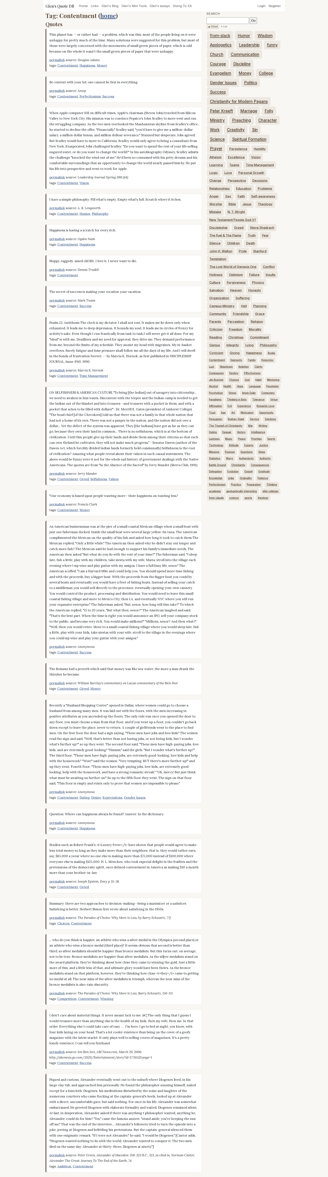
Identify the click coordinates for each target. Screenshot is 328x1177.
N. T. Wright (236, 212)
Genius (214, 345)
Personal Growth (251, 173)
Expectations (112, 797)
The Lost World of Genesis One (232, 267)
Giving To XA (182, 6)
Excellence (236, 157)
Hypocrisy (267, 360)
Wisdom (265, 35)
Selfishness (98, 479)
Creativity (236, 129)
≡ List (224, 26)
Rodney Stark (236, 419)
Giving (235, 353)
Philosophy (100, 214)
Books (271, 353)
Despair (226, 432)
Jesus (247, 204)
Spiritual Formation (249, 139)
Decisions (259, 180)
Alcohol (213, 386)
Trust (212, 412)
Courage (218, 63)
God (247, 379)
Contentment (67, 65)
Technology (216, 445)
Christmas (236, 337)
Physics (258, 282)
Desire (96, 797)
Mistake (215, 212)
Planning (259, 306)
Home (83, 6)
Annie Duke (249, 392)
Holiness (215, 275)
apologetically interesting (241, 491)
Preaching (241, 120)
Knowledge (215, 478)
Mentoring (273, 379)
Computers (268, 392)
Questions (246, 451)
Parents (215, 321)
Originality (246, 478)
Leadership (249, 45)
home (108, 15)
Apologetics (221, 45)
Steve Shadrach (262, 227)
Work (215, 129)
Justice (263, 445)
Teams (234, 165)
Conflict (269, 267)
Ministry (217, 120)
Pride (243, 251)
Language (255, 386)
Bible (232, 204)
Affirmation (215, 406)
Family (252, 360)
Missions (214, 451)
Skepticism (226, 366)
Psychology (216, 392)
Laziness (214, 438)
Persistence (238, 149)
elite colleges (270, 491)
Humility (260, 149)
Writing (263, 425)
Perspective (237, 180)
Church (216, 54)
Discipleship (218, 227)
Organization (219, 298)
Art (233, 412)
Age (223, 412)
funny (272, 45)
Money (102, 65)
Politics (250, 82)
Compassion (216, 373)
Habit (258, 379)
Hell (244, 306)
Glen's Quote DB (60, 6)
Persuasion (215, 419)
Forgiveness (236, 282)
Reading (215, 337)
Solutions (270, 419)
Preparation (254, 484)
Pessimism (272, 386)
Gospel (248, 471)
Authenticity (246, 458)
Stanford (259, 251)
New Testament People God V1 (232, 220)
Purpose (230, 451)
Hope (240, 386)
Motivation (247, 412)
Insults (270, 275)
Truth (252, 235)
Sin (255, 129)
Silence (215, 243)
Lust (211, 366)
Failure (254, 275)
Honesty (254, 290)
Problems (265, 188)
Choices (63, 923)
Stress (232, 392)
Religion (257, 321)
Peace (242, 438)
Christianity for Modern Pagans (239, 101)
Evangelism (220, 73)
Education (243, 188)
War (250, 425)
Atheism (215, 157)
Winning (107, 999)
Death (250, 243)
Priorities (256, 438)
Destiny (233, 373)
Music (228, 438)
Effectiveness (252, 373)
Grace (260, 314)
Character (267, 120)
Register (275, 6)
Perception (236, 321)
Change (215, 180)
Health (227, 386)
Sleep (261, 451)
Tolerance (258, 399)
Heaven (236, 290)
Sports (271, 438)
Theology (265, 204)
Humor (85, 214)
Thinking (271, 484)
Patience (263, 478)
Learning (216, 165)
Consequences (260, 465)
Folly (269, 111)
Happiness (87, 65)
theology (263, 497)
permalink (57, 60)
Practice (236, 484)
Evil (230, 406)
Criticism (215, 329)
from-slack (220, 35)
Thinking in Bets (237, 399)
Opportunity (266, 412)
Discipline (242, 63)
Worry (229, 458)
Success (108, 96)
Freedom (235, 329)
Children (233, 243)
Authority (265, 458)
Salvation (216, 290)
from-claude (216, 497)
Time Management (94, 376)
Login (261, 6)
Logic (213, 173)
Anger (214, 196)
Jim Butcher (216, 379)
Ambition (64, 1166)
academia (215, 491)
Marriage (248, 111)
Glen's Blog (110, 6)
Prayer (216, 148)
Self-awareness (263, 196)
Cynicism (216, 353)
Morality (255, 329)
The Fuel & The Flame (225, 235)
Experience (244, 406)
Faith (241, 196)
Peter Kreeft (221, 111)
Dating (85, 797)
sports (248, 497)
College (266, 73)
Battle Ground (217, 465)
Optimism (236, 275)
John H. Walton (220, 251)
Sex (228, 196)
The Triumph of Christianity (225, 425)
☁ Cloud (213, 26)
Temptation (217, 259)
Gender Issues (135, 797)
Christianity (238, 465)
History (241, 432)
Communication (245, 54)
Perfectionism (90, 96)
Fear (265, 235)
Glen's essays (160, 6)
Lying (249, 345)
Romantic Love (265, 406)
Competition (66, 999)
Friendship (241, 314)
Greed (84, 479)
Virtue (274, 399)
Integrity (232, 345)
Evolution (233, 471)
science (234, 497)
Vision (84, 183)
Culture (214, 282)
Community (217, 314)
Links (95, 6)
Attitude (234, 445)
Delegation (215, 471)
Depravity (236, 360)
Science (217, 139)
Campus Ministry (222, 306)
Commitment (259, 337)
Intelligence (258, 432)
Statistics (214, 458)
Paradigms (215, 399)
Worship (215, 204)
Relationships (219, 188)
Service (254, 419)
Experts (248, 445)
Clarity (259, 366)
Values (114, 479)
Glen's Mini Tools (134, 6)
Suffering (243, 298)
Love (228, 173)
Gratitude (264, 471)
